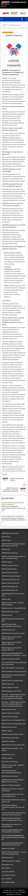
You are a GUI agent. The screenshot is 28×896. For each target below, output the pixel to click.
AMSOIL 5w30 (6, 549)
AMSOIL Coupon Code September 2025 (13, 723)
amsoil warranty (18, 469)
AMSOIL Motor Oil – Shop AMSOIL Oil (13, 608)
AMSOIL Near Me (7, 615)
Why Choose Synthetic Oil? (8, 504)
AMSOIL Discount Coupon (10, 572)
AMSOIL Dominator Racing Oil (11, 576)
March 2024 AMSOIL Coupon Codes (13, 668)
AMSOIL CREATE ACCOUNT (10, 687)
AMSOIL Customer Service (10, 565)
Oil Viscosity (15, 502)
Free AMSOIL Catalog (8, 882)
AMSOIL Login (6, 599)
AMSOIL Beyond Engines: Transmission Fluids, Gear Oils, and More (13, 508)
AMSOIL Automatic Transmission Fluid (14, 671)
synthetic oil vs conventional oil (18, 471)
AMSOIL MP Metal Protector (10, 612)
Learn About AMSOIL (8, 32)
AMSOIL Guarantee (7, 857)
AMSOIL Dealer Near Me (9, 569)
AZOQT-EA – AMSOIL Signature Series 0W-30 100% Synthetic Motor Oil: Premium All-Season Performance (13, 696)
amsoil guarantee (14, 466)
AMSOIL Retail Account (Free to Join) (13, 633)
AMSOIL (5, 78)
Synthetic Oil (21, 502)
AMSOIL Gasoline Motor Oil (10, 583)
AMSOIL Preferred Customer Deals (12, 734)
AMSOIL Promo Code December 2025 (13, 745)
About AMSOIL (6, 868)
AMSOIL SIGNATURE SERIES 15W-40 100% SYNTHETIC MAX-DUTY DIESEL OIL (13, 837)
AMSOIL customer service (11, 138)
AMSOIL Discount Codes (9, 727)
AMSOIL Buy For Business (10, 553)
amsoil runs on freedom (7, 469)
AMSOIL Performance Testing (11, 861)
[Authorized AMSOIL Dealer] (14, 2)
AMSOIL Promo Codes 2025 (10, 738)
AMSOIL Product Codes (9, 709)
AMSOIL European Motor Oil (10, 579)
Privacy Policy (6, 537)
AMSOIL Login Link (8, 684)
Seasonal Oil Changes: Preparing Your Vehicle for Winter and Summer (14, 519)
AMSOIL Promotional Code (10, 533)
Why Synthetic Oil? (7, 864)
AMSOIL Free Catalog (8, 741)
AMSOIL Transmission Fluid (11, 659)
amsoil (7, 466)
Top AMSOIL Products (8, 875)
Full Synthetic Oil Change (10, 761)
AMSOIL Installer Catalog (9, 716)
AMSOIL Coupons (7, 562)
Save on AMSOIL (7, 878)
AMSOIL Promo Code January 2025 (12, 680)
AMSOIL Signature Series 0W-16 (11, 691)
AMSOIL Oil (5, 25)
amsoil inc (21, 466)
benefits (20, 246)
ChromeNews (10, 894)
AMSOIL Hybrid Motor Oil (10, 590)
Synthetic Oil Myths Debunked (11, 785)
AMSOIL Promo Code (8, 630)
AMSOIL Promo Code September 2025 (13, 720)
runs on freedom (6, 471)
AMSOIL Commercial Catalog (11, 713)
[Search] (26, 19)
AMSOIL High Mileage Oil (10, 586)
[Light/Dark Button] (22, 19)
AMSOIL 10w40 (6, 540)
